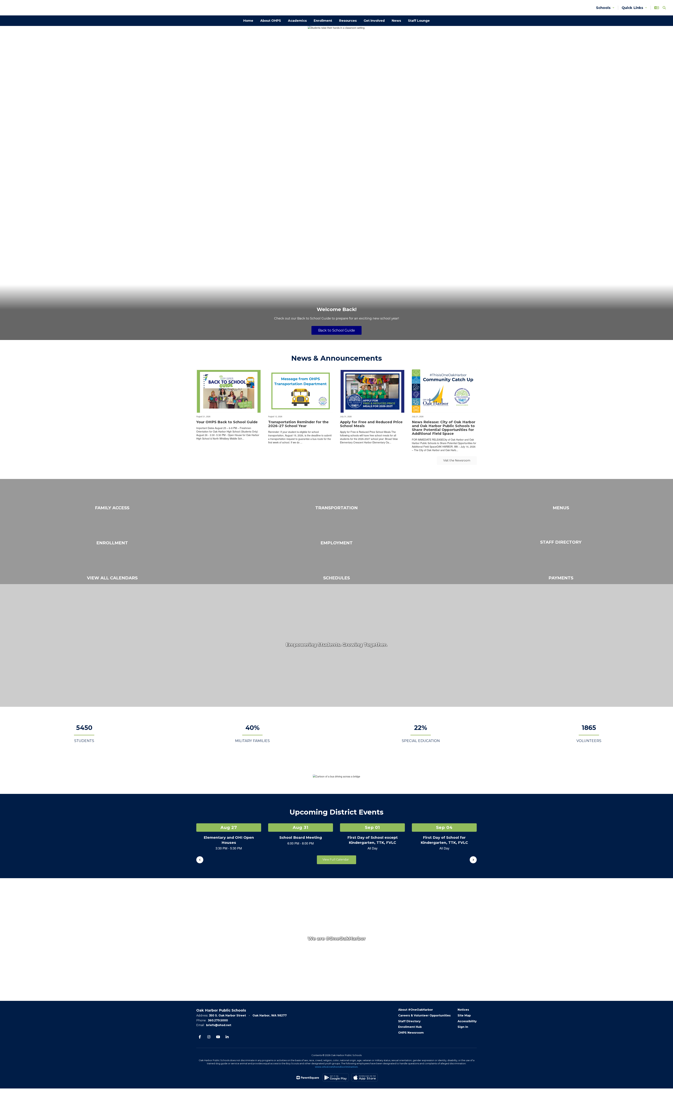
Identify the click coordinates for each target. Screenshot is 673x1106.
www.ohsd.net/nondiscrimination (336, 1066)
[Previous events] (199, 859)
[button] (605, 8)
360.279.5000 (218, 1020)
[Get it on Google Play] (335, 1077)
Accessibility (467, 1021)
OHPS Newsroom (411, 1032)
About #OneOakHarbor (415, 1009)
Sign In (463, 1027)
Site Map (464, 1015)
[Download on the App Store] (364, 1077)
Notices (463, 1009)
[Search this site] (664, 7)
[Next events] (473, 859)
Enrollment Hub (410, 1027)
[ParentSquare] (307, 1077)
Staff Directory (409, 1021)
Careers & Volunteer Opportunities (424, 1015)
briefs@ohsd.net (218, 1025)
